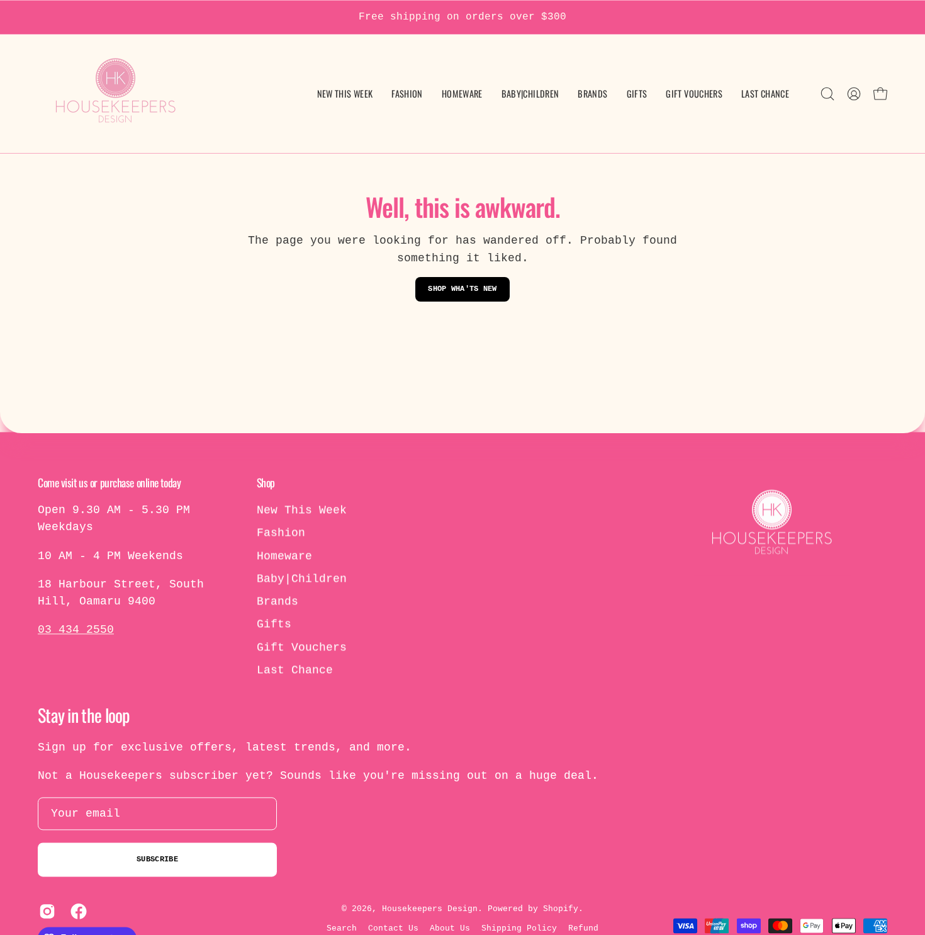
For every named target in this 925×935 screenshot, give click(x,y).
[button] (530, 94)
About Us (450, 928)
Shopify (560, 909)
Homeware (284, 556)
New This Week (302, 510)
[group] (462, 17)
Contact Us (393, 928)
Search (342, 928)
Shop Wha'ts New (462, 289)
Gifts (274, 624)
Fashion (281, 533)
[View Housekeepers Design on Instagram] (45, 911)
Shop (266, 482)
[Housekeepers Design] (116, 94)
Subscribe (157, 859)
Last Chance (295, 670)
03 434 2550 (76, 630)
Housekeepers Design (430, 909)
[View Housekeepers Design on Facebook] (76, 911)
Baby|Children (302, 578)
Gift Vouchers (302, 647)
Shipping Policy (519, 928)
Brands (277, 601)
